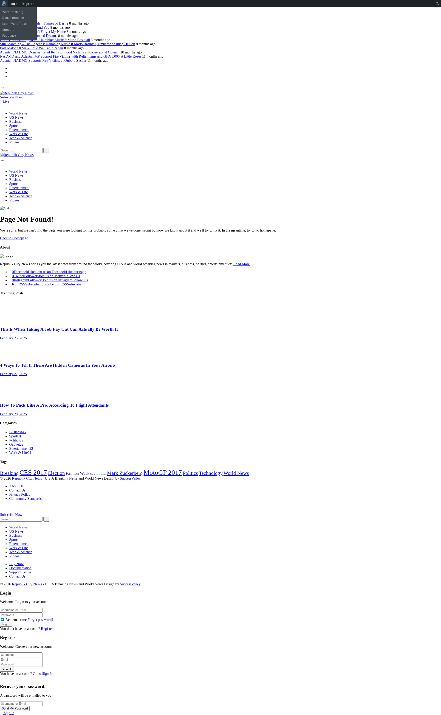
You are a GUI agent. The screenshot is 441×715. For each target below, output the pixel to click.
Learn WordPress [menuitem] (14, 23)
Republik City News (27, 478)
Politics (16, 440)
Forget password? (40, 620)
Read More (241, 264)
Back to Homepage (14, 238)
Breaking (9, 473)
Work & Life (20, 453)
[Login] (1, 84)
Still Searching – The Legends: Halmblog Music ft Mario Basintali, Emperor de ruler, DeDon (67, 44)
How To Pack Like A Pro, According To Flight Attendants (54, 405)
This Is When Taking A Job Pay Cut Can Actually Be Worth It (59, 329)
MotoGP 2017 (163, 472)
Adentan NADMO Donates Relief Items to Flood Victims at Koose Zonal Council (59, 52)
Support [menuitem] (8, 29)
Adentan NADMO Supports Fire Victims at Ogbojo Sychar (43, 60)
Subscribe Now (11, 97)
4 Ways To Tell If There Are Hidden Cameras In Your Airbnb (57, 365)
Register (47, 629)
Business (17, 432)
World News (236, 473)
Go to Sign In (43, 674)
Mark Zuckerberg (125, 473)
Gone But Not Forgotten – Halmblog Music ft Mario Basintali (45, 40)
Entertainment (21, 448)
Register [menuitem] (28, 4)
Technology (211, 473)
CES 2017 (33, 472)
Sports (15, 436)
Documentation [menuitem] (13, 18)
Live (6, 101)
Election (56, 473)
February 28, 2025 (13, 414)
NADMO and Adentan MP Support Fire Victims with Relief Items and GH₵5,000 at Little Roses (70, 56)
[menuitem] (4, 3)
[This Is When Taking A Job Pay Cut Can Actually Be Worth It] (220, 313)
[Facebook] (10, 68)
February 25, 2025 (13, 338)
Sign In (8, 713)
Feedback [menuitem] (9, 35)
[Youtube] (10, 76)
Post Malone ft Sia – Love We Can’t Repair (31, 48)
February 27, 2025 (13, 374)
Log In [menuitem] (14, 4)
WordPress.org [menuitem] (12, 12)
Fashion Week (77, 473)
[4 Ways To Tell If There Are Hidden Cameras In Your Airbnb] (220, 349)
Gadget (16, 444)
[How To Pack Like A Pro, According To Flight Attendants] (220, 389)
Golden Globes (98, 474)
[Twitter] (10, 72)
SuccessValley (130, 478)
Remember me (16, 620)
